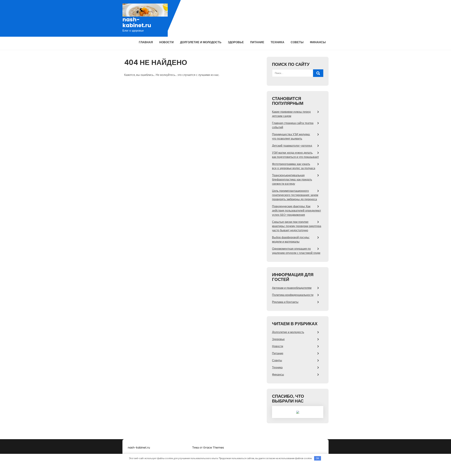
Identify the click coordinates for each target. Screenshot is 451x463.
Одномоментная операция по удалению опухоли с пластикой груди (296, 251)
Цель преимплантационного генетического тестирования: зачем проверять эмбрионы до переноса (295, 195)
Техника (277, 42)
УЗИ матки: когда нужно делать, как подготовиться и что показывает (295, 155)
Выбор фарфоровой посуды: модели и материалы (291, 239)
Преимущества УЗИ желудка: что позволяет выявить (291, 136)
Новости (166, 42)
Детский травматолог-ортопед (292, 146)
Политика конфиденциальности (292, 295)
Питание (257, 42)
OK (317, 458)
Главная (146, 42)
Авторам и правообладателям (291, 288)
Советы (297, 42)
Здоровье (236, 42)
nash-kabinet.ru (136, 22)
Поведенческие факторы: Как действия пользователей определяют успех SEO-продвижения (296, 210)
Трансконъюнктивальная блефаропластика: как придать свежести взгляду (292, 179)
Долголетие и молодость (200, 42)
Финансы (318, 42)
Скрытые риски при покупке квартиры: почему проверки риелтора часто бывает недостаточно (296, 226)
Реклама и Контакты (285, 302)
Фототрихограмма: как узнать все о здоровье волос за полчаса (293, 166)
